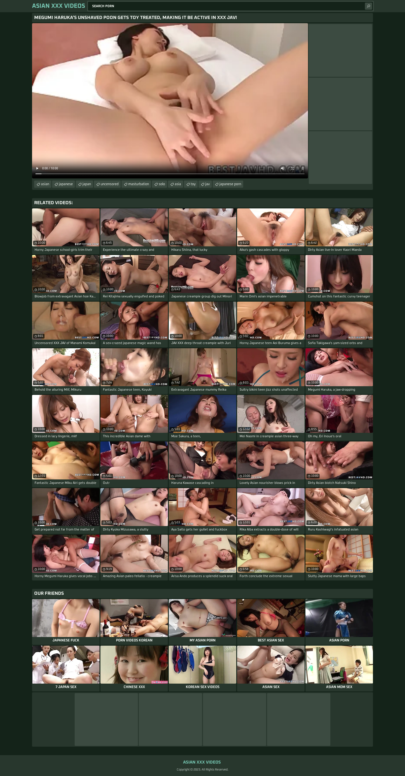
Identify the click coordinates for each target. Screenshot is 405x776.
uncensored (110, 184)
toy (193, 184)
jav (207, 184)
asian (45, 184)
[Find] (368, 6)
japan (86, 184)
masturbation (138, 184)
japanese (66, 184)
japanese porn (230, 184)
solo (162, 184)
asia (178, 184)
